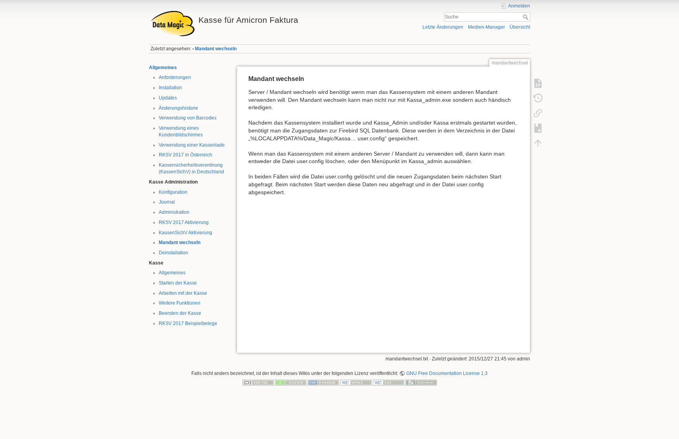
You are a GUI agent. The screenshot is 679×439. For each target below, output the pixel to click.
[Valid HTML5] (356, 382)
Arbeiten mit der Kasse (183, 293)
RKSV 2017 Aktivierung (184, 222)
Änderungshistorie (178, 108)
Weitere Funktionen (179, 303)
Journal (167, 202)
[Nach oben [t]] (538, 143)
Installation (170, 87)
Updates (168, 98)
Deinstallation (173, 252)
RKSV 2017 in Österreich (185, 155)
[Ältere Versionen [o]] (538, 98)
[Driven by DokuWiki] (421, 382)
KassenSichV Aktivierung (185, 232)
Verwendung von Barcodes (188, 118)
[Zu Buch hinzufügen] (538, 128)
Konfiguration (173, 192)
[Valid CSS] (388, 382)
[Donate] (290, 382)
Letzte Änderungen (442, 27)
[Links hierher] (538, 113)
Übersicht (520, 27)
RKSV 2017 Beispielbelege (188, 323)
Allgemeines (163, 67)
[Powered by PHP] (323, 382)
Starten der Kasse (178, 283)
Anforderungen (175, 77)
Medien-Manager (486, 27)
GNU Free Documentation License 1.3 (446, 373)
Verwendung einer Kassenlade (192, 145)
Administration (174, 212)
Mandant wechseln (216, 48)
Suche (526, 17)
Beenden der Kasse (180, 313)
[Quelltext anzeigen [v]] (538, 83)
